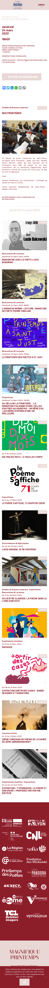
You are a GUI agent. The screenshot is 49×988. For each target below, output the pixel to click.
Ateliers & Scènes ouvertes (15, 107)
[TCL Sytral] (12, 917)
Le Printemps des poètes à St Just (22, 357)
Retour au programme (23, 76)
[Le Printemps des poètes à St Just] (24, 333)
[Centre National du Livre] (36, 838)
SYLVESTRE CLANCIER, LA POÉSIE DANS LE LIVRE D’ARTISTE (24, 599)
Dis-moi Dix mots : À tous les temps (22, 457)
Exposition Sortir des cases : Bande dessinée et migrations (23, 691)
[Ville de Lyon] (36, 824)
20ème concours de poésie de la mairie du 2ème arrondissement (24, 740)
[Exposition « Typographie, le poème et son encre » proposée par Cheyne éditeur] (24, 764)
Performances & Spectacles (15, 543)
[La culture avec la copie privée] (12, 862)
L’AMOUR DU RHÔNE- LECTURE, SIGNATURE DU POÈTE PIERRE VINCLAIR (24, 309)
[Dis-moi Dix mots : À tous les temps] (24, 435)
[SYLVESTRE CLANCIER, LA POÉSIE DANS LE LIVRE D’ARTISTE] (24, 571)
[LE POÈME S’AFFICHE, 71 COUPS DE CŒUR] (24, 479)
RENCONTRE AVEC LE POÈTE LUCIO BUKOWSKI (20, 260)
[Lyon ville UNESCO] (12, 824)
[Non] (46, 977)
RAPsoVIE (7, 647)
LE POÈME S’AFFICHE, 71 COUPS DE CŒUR (23, 503)
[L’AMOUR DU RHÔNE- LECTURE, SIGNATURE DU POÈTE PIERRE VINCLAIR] (24, 284)
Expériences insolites (12, 641)
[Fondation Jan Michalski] (36, 862)
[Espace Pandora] (36, 875)
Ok (24, 982)
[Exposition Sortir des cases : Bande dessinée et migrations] (24, 669)
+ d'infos (6, 52)
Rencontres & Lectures (13, 253)
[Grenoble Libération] (36, 888)
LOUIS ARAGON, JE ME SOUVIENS (19, 549)
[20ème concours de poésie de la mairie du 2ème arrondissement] (24, 715)
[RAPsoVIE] (24, 623)
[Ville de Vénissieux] (36, 917)
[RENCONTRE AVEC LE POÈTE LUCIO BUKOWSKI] (24, 235)
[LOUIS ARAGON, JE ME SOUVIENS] (24, 525)
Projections (7, 397)
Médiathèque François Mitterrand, (18, 46)
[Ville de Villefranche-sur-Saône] (36, 901)
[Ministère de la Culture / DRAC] (12, 838)
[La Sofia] (36, 850)
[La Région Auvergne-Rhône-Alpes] (12, 850)
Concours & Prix (9, 733)
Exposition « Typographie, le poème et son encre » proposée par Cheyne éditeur (24, 790)
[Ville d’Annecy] (12, 888)
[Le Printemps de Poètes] (12, 875)
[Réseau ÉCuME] (12, 901)
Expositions (7, 497)
